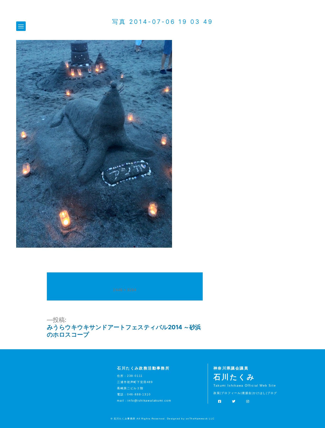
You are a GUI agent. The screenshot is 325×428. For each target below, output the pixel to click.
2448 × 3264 (124, 290)
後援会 (247, 393)
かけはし (259, 393)
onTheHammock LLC (200, 418)
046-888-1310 (139, 394)
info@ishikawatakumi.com (149, 400)
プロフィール (231, 393)
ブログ (272, 393)
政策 (216, 393)
